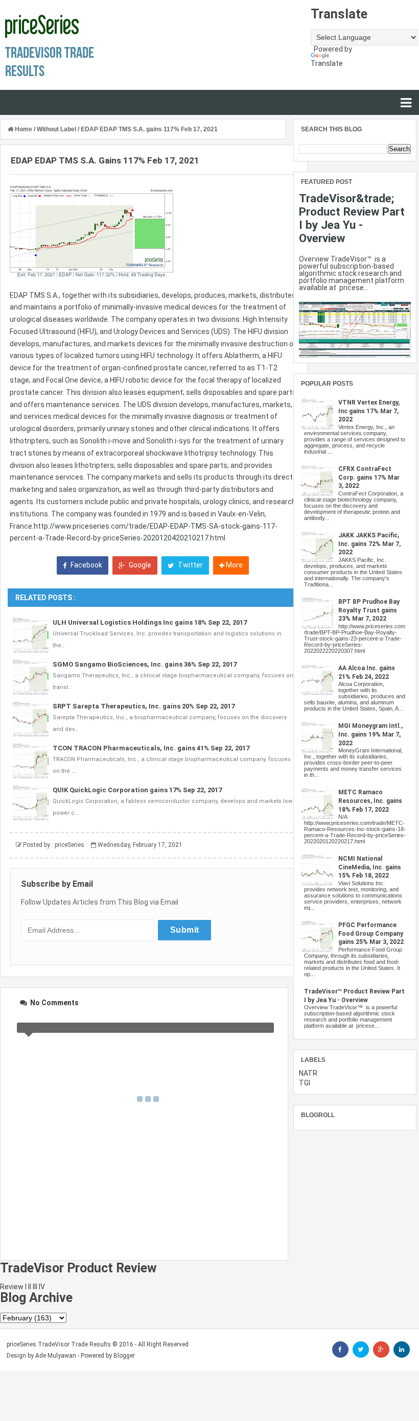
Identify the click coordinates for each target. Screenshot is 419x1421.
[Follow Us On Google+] (381, 1349)
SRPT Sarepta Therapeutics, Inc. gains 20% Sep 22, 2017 (144, 706)
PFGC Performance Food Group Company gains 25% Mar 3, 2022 (371, 933)
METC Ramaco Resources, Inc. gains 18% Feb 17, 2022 (370, 801)
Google (139, 565)
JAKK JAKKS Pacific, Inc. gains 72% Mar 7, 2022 (369, 544)
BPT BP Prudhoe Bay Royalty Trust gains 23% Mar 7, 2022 (369, 610)
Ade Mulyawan (55, 1355)
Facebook (85, 565)
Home (23, 129)
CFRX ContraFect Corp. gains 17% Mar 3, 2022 (369, 477)
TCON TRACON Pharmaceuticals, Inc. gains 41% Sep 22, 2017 (151, 748)
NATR (308, 1073)
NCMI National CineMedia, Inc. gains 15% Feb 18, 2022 (369, 867)
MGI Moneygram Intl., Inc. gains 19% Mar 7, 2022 (370, 734)
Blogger (124, 1355)
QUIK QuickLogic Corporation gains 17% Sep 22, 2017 (137, 790)
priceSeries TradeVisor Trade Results (59, 1344)
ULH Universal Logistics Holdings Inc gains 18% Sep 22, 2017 (150, 622)
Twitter (189, 565)
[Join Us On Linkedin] (401, 1349)
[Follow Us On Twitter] (361, 1349)
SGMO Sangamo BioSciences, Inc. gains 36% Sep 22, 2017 (145, 664)
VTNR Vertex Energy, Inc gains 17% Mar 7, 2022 (369, 411)
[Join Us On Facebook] (340, 1349)
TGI (304, 1083)
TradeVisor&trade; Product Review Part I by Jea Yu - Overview (352, 218)
